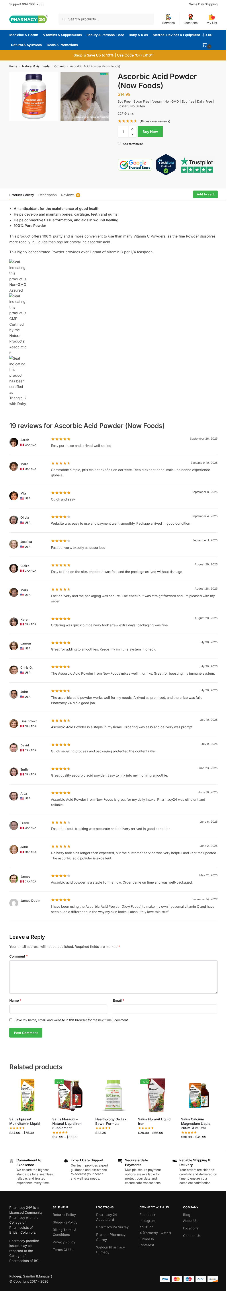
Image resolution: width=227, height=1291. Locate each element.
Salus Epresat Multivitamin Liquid (24, 1121)
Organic (59, 66)
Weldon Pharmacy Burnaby (110, 1249)
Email (118, 1000)
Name (15, 1000)
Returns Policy (64, 1215)
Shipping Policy (65, 1222)
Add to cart (205, 194)
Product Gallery (21, 195)
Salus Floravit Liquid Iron (154, 1121)
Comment (18, 956)
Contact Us (192, 1236)
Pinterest (147, 1245)
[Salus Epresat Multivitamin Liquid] (27, 1095)
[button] (210, 40)
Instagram (147, 1221)
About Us (190, 1221)
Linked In (147, 1239)
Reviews (70, 195)
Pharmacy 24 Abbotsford (106, 1217)
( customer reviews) (155, 121)
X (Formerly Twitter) (155, 1233)
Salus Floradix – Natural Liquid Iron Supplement (67, 1123)
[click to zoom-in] (33, 96)
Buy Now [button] (113, 1142)
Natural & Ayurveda (36, 66)
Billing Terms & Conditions (64, 1232)
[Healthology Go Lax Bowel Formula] (113, 1095)
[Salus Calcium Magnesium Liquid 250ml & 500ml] (199, 1095)
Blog (186, 1215)
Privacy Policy (64, 1242)
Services (168, 23)
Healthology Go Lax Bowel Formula (111, 1121)
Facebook (147, 1215)
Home (13, 66)
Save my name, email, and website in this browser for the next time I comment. (72, 1020)
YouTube (146, 1227)
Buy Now (150, 131)
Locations (191, 23)
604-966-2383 (33, 4)
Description (47, 195)
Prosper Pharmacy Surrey (110, 1237)
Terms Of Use (63, 1250)
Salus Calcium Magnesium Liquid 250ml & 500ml (195, 1123)
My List (212, 23)
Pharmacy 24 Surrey (112, 1227)
